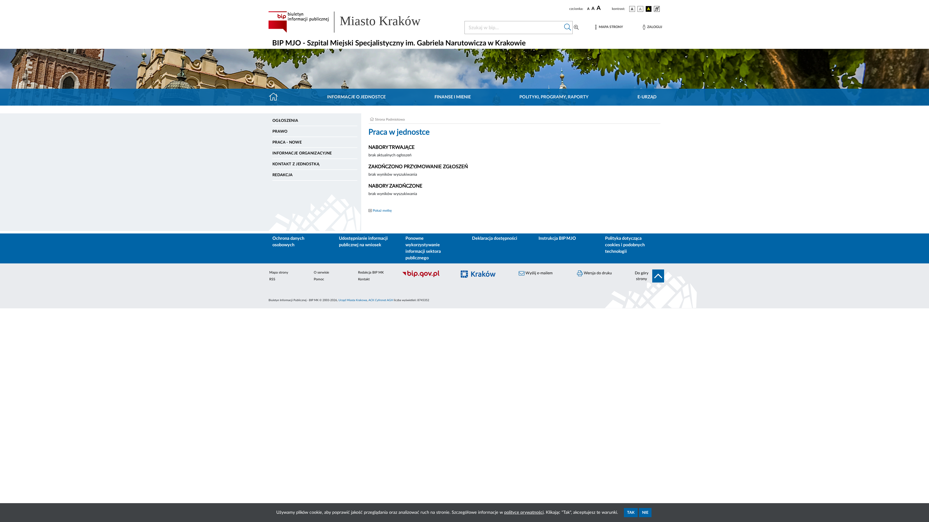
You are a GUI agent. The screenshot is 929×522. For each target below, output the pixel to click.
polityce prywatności (524, 512)
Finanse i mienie (453, 97)
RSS (272, 279)
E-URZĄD (647, 97)
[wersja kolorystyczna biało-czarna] (640, 9)
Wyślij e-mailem (538, 273)
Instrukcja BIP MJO (557, 238)
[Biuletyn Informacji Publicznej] (427, 276)
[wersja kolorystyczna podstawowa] (632, 9)
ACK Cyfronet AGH (380, 300)
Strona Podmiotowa (390, 119)
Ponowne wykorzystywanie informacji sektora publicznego (423, 248)
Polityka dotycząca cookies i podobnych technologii (625, 245)
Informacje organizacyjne (302, 153)
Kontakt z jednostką (295, 164)
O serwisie (321, 272)
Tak (631, 513)
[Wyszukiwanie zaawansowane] (576, 27)
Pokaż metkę (382, 210)
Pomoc (319, 279)
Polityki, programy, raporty (554, 97)
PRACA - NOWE (287, 142)
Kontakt (364, 279)
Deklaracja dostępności (494, 238)
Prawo (280, 131)
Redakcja (282, 175)
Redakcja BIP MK (371, 272)
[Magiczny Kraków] (485, 276)
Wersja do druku (597, 273)
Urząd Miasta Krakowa (352, 300)
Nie (645, 513)
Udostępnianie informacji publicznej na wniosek (363, 241)
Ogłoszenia (285, 121)
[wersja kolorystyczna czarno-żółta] (648, 9)
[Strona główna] (275, 97)
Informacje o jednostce (356, 97)
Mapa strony (278, 272)
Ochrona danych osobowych (288, 241)
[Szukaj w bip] (568, 27)
